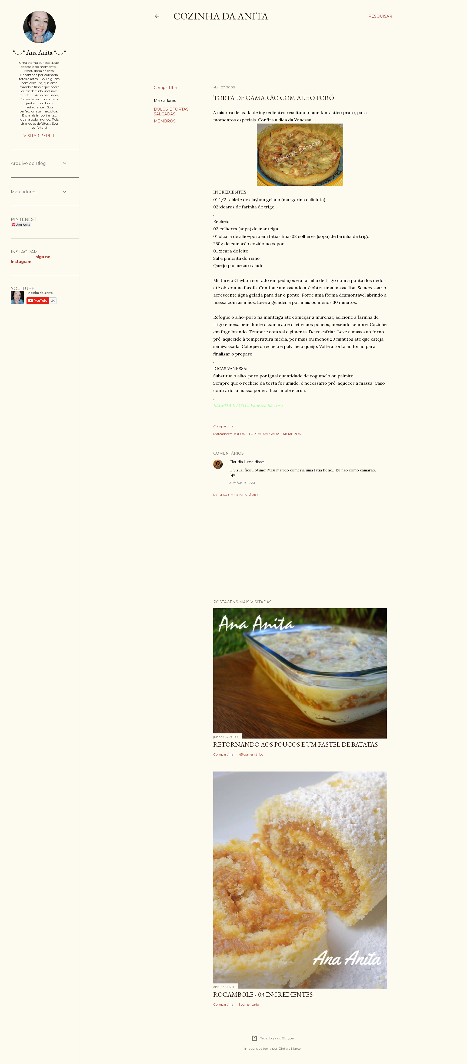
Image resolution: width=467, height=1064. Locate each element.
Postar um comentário (235, 495)
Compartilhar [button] (166, 87)
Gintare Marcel (289, 1048)
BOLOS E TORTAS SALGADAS (171, 112)
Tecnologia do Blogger (277, 1038)
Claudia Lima (241, 462)
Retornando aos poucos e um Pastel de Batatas (295, 744)
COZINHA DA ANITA (220, 16)
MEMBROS (165, 121)
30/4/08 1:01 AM (242, 483)
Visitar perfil (39, 135)
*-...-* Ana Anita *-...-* (39, 52)
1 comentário (249, 1004)
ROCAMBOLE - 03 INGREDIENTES (263, 994)
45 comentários (251, 754)
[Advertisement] (252, 58)
